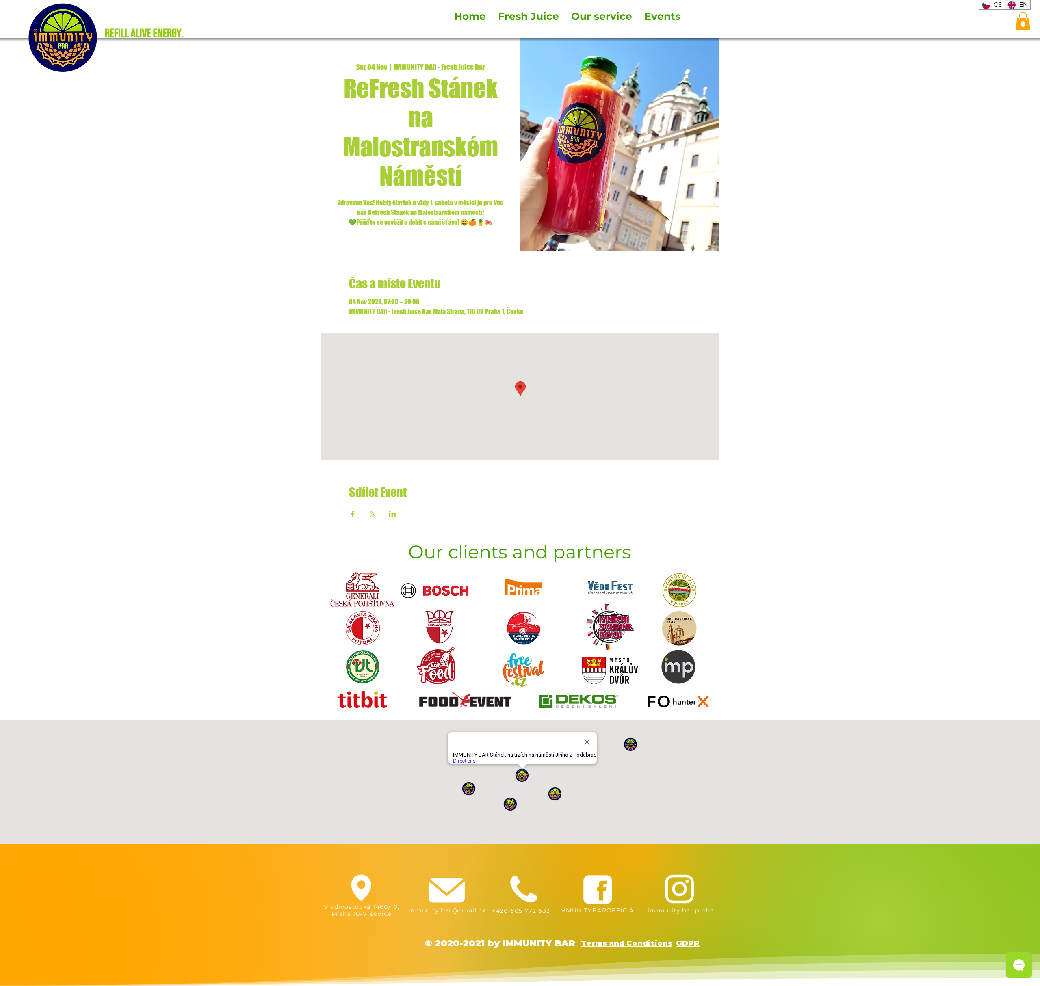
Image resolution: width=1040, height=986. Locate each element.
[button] (1023, 21)
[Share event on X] (373, 514)
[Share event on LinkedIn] (392, 514)
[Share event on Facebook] (353, 514)
